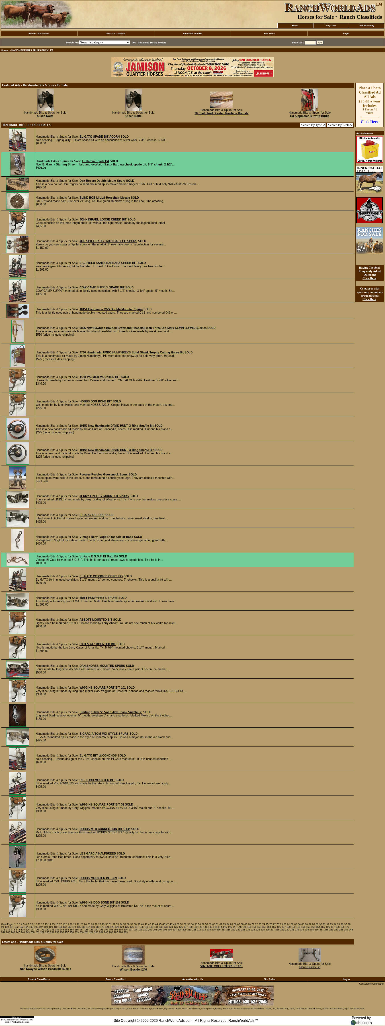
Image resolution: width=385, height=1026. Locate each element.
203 (155, 929)
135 (176, 927)
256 (62, 932)
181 (52, 929)
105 (31, 927)
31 (110, 924)
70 (249, 924)
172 (8, 929)
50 (178, 924)
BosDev (8, 1022)
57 (203, 924)
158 (289, 927)
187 (82, 929)
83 (295, 924)
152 (259, 927)
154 (269, 927)
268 (121, 932)
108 (46, 927)
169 (342, 927)
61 (217, 924)
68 (242, 924)
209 (184, 929)
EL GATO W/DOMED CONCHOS (101, 576)
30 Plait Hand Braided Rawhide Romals (221, 113)
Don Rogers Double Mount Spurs (102, 180)
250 (33, 932)
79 (281, 924)
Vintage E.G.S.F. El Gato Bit (99, 556)
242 (346, 929)
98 (349, 924)
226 (268, 929)
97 (345, 924)
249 (28, 932)
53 (188, 924)
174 (18, 929)
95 (338, 924)
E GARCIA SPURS (92, 515)
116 (83, 927)
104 (26, 927)
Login (346, 33)
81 (288, 924)
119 (97, 927)
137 (186, 927)
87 (310, 924)
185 (72, 929)
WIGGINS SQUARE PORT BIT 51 (102, 804)
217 (223, 929)
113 (69, 927)
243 (351, 929)
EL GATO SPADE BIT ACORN (100, 136)
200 (145, 929)
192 (106, 929)
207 (175, 929)
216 (219, 929)
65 (231, 924)
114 (74, 927)
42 (149, 924)
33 (117, 924)
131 (156, 927)
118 (93, 927)
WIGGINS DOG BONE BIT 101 (100, 902)
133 (166, 927)
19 (67, 924)
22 (78, 924)
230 (287, 929)
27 (96, 924)
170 (347, 927)
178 (37, 929)
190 (96, 929)
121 (107, 927)
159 (293, 927)
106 (36, 927)
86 (306, 924)
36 (128, 924)
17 (60, 924)
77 (274, 924)
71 (253, 924)
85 (302, 924)
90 (320, 924)
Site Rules (269, 33)
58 (206, 924)
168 (338, 927)
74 (263, 924)
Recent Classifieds (39, 33)
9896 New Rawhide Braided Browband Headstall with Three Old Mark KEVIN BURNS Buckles (143, 328)
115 (79, 927)
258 (72, 932)
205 (165, 929)
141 (205, 927)
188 (86, 929)
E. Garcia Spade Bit (95, 161)
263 (96, 932)
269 (126, 932)
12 (42, 924)
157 (284, 927)
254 (52, 932)
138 (190, 927)
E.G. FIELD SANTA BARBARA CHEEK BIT (108, 263)
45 (160, 924)
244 (3, 932)
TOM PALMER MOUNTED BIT (100, 377)
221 (243, 929)
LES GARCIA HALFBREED (98, 853)
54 (192, 924)
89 (317, 924)
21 (74, 924)
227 (272, 929)
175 (23, 929)
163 (313, 927)
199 (140, 929)
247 (18, 932)
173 (13, 929)
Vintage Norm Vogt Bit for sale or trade (106, 536)
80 (285, 924)
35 (124, 924)
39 (138, 924)
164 (318, 927)
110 (55, 927)
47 (167, 924)
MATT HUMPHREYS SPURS (99, 598)
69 (245, 924)
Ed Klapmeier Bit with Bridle (309, 116)
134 (171, 927)
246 (13, 932)
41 (146, 924)
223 (253, 929)
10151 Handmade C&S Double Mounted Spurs (111, 309)
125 (127, 927)
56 (199, 924)
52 (185, 924)
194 (116, 929)
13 (46, 924)
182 (57, 929)
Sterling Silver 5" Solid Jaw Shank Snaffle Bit (111, 712)
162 (308, 927)
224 (258, 929)
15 (53, 924)
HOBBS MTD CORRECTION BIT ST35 (105, 829)
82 (292, 924)
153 (264, 927)
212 (199, 929)
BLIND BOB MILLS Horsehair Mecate (105, 197)
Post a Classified (115, 33)
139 (195, 927)
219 (233, 929)
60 (213, 924)
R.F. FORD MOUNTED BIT (97, 780)
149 (244, 927)
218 (228, 929)
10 (35, 924)
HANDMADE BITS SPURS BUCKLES (32, 50)
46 (163, 924)
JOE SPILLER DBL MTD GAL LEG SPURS (108, 241)
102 (16, 927)
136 (181, 927)
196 (126, 929)
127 (137, 927)
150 (249, 927)
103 (21, 927)
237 (321, 929)
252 (42, 932)
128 (141, 927)
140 (200, 927)
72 (256, 924)
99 (2, 927)
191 (101, 929)
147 (235, 927)
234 (307, 929)
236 (317, 929)
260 (82, 932)
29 (103, 924)
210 (189, 929)
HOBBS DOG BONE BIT (96, 401)
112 (65, 927)
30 (106, 924)
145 (225, 927)
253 (47, 932)
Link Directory (366, 25)
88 (313, 924)
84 (299, 924)
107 (41, 927)
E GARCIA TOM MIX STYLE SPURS (104, 733)
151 (254, 927)
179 (42, 929)
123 (117, 927)
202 (150, 929)
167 (333, 927)
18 (64, 924)
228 (277, 929)
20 (71, 924)
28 (99, 924)
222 (248, 929)
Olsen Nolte (45, 116)
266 (111, 932)
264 (101, 932)
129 (146, 927)
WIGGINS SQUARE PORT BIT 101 (103, 687)
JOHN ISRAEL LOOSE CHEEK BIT (103, 219)
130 (151, 927)
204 (160, 929)
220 (238, 929)
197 (131, 929)
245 (8, 932)
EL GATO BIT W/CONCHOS (98, 755)
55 (196, 924)
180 (47, 929)
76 (270, 924)
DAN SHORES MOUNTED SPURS (102, 665)
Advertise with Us (192, 33)
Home (295, 25)
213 (204, 929)
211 (194, 929)
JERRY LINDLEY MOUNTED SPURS (104, 496)
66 (235, 924)
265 (106, 932)
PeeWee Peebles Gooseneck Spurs (104, 474)
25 (89, 924)
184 (67, 929)
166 (328, 927)
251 (37, 932)
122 (112, 927)
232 (297, 929)
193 (111, 929)
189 (91, 929)
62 (220, 924)
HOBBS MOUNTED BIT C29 (98, 878)
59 (210, 924)
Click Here (370, 122)
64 (228, 924)
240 (336, 929)
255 (57, 932)
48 (171, 924)
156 (279, 927)
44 (156, 924)
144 (220, 927)
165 (323, 927)
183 (62, 929)
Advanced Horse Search (152, 42)
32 (114, 924)
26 (92, 924)
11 (39, 924)
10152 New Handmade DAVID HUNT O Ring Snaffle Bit (117, 425)
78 (277, 924)
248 (23, 932)
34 (121, 924)
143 (215, 927)
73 (260, 924)
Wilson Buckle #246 (133, 969)
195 (121, 929)
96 (342, 924)
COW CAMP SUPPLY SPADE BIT (102, 287)
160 (298, 927)
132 (161, 927)
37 (131, 924)
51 (181, 924)
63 (224, 924)
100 (7, 927)
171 (3, 929)
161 (303, 927)
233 (302, 929)
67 (238, 924)
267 (116, 932)
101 (12, 927)
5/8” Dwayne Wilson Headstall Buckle (45, 969)
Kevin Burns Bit (309, 967)
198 (135, 929)
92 (327, 924)
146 (230, 927)
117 (88, 927)
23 (81, 924)
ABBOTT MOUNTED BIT (96, 619)
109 (51, 927)
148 (240, 927)
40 (142, 924)
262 (91, 932)
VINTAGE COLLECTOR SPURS (221, 966)
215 (214, 929)
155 (274, 927)
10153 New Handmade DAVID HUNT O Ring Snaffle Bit (117, 450)
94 (335, 924)
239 (331, 929)
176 (28, 929)
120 (102, 927)
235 (312, 929)
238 (326, 929)
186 (77, 929)
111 (60, 927)
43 (153, 924)
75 (267, 924)
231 (292, 929)
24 (85, 924)
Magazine (331, 25)
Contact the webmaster (371, 983)
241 (341, 929)
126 (132, 927)
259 (77, 932)
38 (135, 924)
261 (86, 932)
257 (67, 932)
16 (56, 924)
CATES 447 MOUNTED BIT (98, 644)
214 (209, 929)
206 (170, 929)
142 (210, 927)
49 (174, 924)
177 (33, 929)
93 (331, 924)
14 (49, 924)
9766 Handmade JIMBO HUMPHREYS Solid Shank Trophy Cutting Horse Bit (132, 352)
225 (263, 929)
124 (122, 927)
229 (282, 929)
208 (180, 929)
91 (324, 924)
